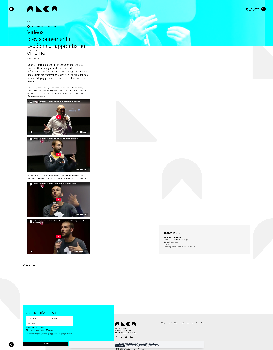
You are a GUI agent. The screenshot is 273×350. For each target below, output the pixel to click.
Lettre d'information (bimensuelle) (36, 330)
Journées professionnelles (45, 26)
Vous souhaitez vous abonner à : (36, 328)
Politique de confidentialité (35, 336)
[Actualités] (28, 26)
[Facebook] (116, 337)
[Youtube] (126, 337)
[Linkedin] (131, 337)
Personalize (142, 345)
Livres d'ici (50, 330)
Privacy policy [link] (153, 345)
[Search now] (263, 9)
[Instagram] (121, 337)
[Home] (42, 9)
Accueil (29, 21)
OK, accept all (120, 345)
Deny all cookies (131, 345)
